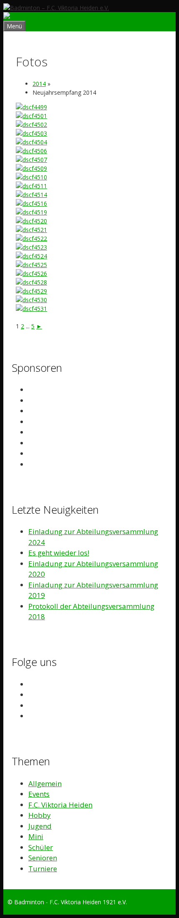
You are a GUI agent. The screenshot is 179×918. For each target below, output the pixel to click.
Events (39, 794)
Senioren (42, 858)
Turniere (42, 868)
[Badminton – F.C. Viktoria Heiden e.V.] (56, 16)
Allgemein (45, 783)
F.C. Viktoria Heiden (60, 805)
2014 (39, 84)
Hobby (39, 815)
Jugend (40, 826)
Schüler (40, 847)
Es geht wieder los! (58, 552)
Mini (35, 836)
